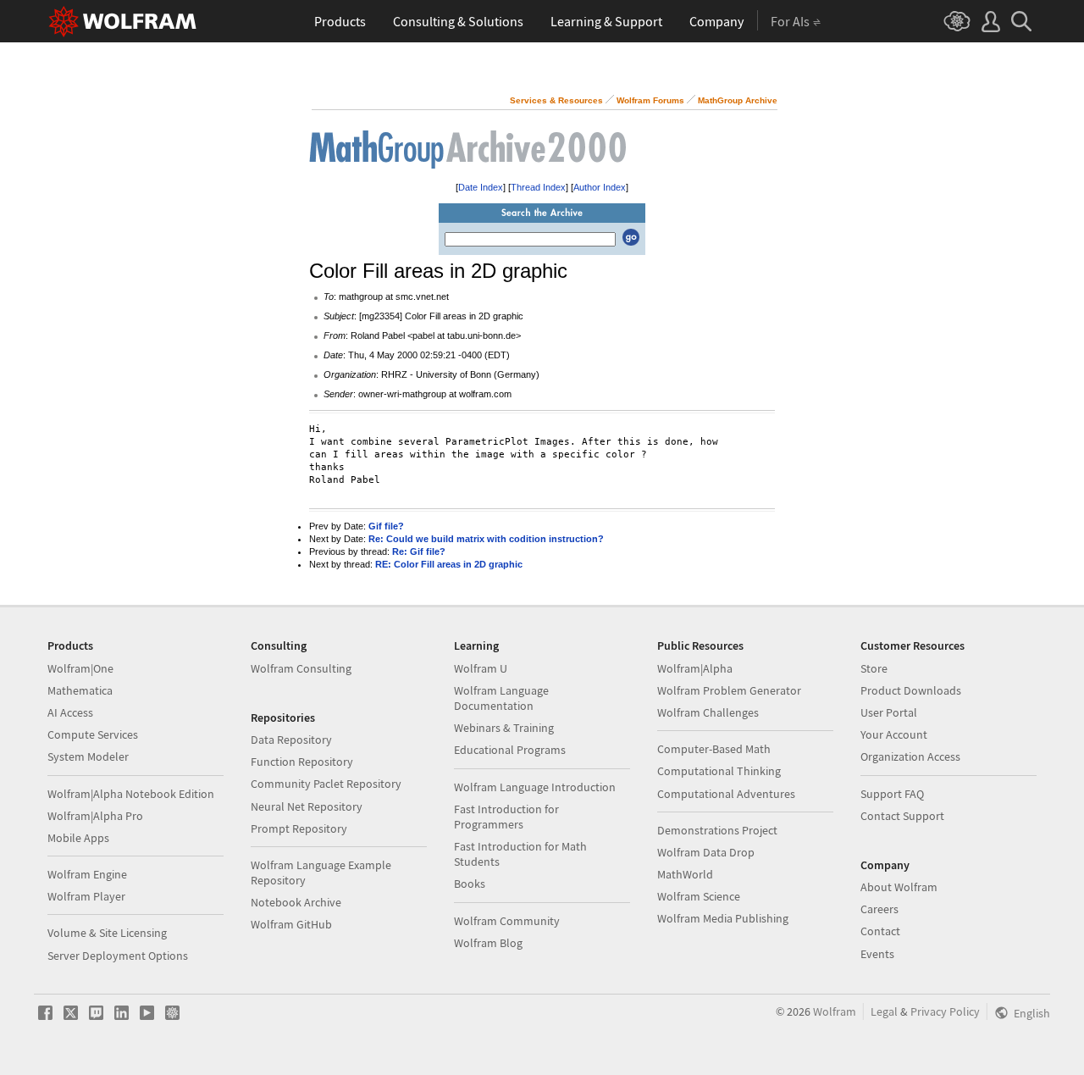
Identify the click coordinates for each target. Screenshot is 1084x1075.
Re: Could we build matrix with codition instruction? (486, 539)
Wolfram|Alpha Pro (95, 815)
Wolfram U (480, 668)
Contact (880, 931)
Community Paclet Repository (326, 783)
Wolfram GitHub (291, 924)
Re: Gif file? (418, 551)
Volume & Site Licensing (107, 932)
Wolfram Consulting (301, 668)
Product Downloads (910, 690)
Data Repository (291, 739)
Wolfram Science (698, 896)
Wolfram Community (507, 920)
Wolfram (834, 1011)
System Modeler (88, 756)
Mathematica (80, 690)
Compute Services (92, 734)
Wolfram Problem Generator (729, 690)
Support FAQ (892, 793)
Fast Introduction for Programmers (506, 816)
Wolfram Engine (87, 874)
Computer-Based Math (714, 748)
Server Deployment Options (117, 955)
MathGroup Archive (737, 100)
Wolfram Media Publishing (722, 918)
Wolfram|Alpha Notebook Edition (130, 793)
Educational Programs (510, 749)
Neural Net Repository (306, 806)
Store (874, 668)
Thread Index (538, 187)
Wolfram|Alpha (695, 668)
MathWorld (685, 874)
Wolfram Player (86, 896)
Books (469, 883)
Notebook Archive (296, 902)
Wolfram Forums (650, 100)
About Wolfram (898, 887)
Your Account (893, 734)
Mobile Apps (78, 837)
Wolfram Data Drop (706, 852)
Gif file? (386, 526)
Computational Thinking (719, 771)
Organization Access (910, 756)
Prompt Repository (299, 828)
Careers (879, 909)
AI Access (70, 712)
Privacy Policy (945, 1011)
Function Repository (302, 761)
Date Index (480, 187)
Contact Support (902, 815)
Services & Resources (556, 100)
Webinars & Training (504, 727)
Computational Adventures (726, 793)
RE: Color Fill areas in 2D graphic (449, 564)
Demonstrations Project (717, 830)
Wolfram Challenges (708, 712)
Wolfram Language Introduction (535, 787)
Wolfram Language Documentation (501, 698)
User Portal (888, 712)
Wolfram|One (80, 668)
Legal (884, 1011)
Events (877, 953)
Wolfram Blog (488, 942)
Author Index (599, 187)
